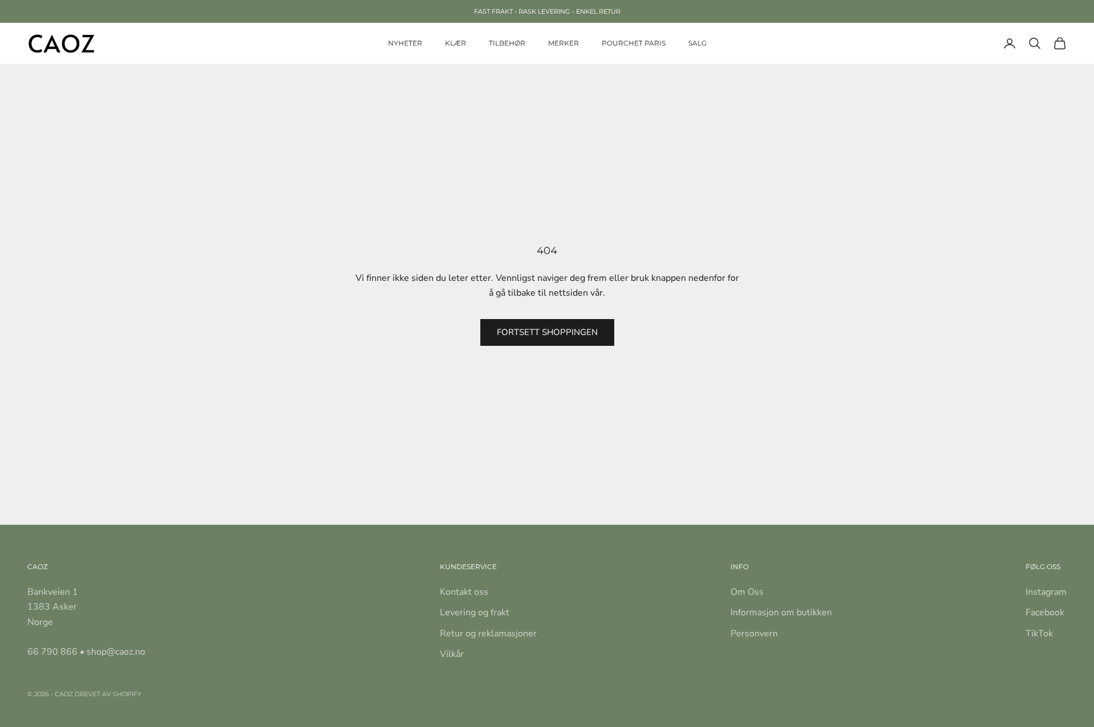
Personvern (754, 633)
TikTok (1039, 633)
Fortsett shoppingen (547, 332)
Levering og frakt (474, 612)
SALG (697, 43)
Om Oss (747, 592)
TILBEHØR (507, 43)
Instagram (1046, 592)
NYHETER (405, 43)
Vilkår (452, 654)
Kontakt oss (464, 592)
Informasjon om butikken (781, 612)
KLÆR (455, 43)
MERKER (563, 43)
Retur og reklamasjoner (488, 633)
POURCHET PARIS (634, 43)
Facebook (1045, 612)
